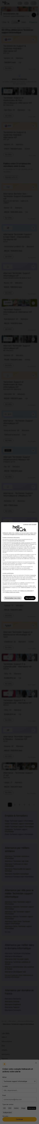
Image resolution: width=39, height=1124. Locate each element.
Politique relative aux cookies (12, 592)
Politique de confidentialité (26, 590)
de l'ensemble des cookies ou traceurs (21, 542)
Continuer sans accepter (29, 524)
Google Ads (33, 575)
